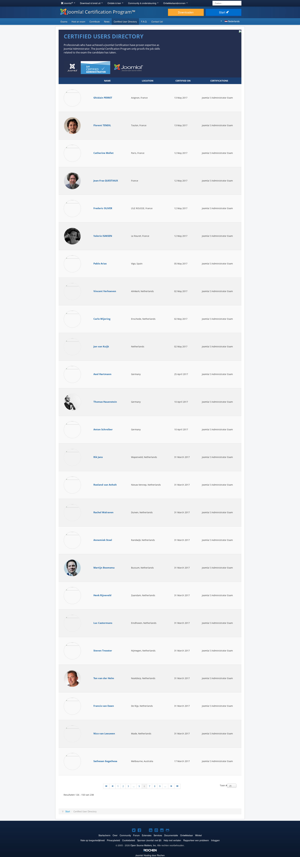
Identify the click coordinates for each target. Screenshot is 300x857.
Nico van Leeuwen (104, 733)
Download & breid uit (90, 3)
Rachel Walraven (103, 512)
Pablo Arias (100, 263)
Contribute (95, 21)
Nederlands (234, 21)
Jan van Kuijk (101, 346)
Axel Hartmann (102, 374)
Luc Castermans (102, 623)
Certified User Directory (125, 21)
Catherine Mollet (103, 153)
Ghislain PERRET (102, 97)
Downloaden (186, 12)
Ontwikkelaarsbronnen (174, 3)
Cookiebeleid (128, 840)
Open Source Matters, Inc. (143, 845)
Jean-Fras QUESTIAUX (105, 180)
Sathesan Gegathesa (105, 761)
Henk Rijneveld (102, 595)
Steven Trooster (102, 650)
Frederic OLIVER (102, 208)
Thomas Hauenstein (105, 401)
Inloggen (215, 840)
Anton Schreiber (103, 429)
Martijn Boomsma (104, 567)
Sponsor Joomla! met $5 (149, 840)
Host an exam (78, 21)
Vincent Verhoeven (104, 291)
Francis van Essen (103, 706)
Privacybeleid (113, 840)
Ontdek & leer (115, 3)
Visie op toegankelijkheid (92, 840)
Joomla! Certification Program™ (101, 12)
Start (222, 12)
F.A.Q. (144, 21)
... (134, 786)
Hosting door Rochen (150, 855)
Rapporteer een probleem (196, 840)
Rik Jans (98, 457)
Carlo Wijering (101, 318)
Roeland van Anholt (105, 484)
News (107, 21)
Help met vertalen (172, 840)
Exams (64, 21)
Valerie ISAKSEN (102, 236)
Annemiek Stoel (102, 540)
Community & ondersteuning (142, 3)
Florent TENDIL (102, 125)
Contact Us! (157, 21)
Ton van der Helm (103, 678)
